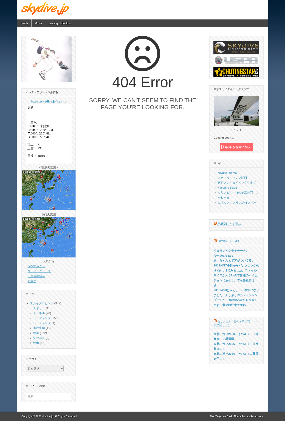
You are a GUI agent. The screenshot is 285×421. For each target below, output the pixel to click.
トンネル (39, 313)
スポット (39, 308)
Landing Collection (59, 23)
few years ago (223, 255)
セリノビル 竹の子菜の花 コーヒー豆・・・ (236, 323)
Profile (24, 23)
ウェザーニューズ (39, 271)
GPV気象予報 (36, 266)
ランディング (42, 318)
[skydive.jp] (45, 8)
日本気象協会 (36, 276)
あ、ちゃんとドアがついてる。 (234, 260)
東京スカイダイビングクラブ (237, 182)
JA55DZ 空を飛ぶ (229, 223)
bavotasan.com (254, 416)
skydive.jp (47, 416)
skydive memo (227, 172)
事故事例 (39, 328)
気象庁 (32, 281)
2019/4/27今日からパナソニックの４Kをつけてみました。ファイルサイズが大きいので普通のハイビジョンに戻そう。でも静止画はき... (236, 275)
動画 (36, 333)
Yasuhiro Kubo (227, 187)
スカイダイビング (41, 303)
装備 (36, 342)
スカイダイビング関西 (232, 177)
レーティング (42, 323)
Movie (38, 23)
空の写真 (39, 338)
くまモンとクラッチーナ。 (231, 250)
